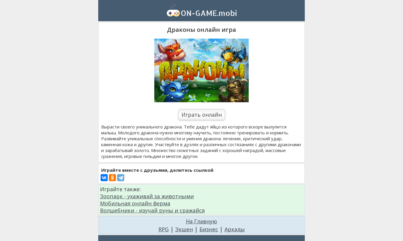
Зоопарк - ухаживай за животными (147, 196)
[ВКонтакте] (104, 177)
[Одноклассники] (112, 177)
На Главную (201, 221)
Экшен (184, 229)
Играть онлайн (201, 114)
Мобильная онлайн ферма (135, 203)
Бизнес (208, 229)
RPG (163, 229)
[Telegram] (120, 177)
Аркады (235, 229)
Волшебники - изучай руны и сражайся (152, 210)
